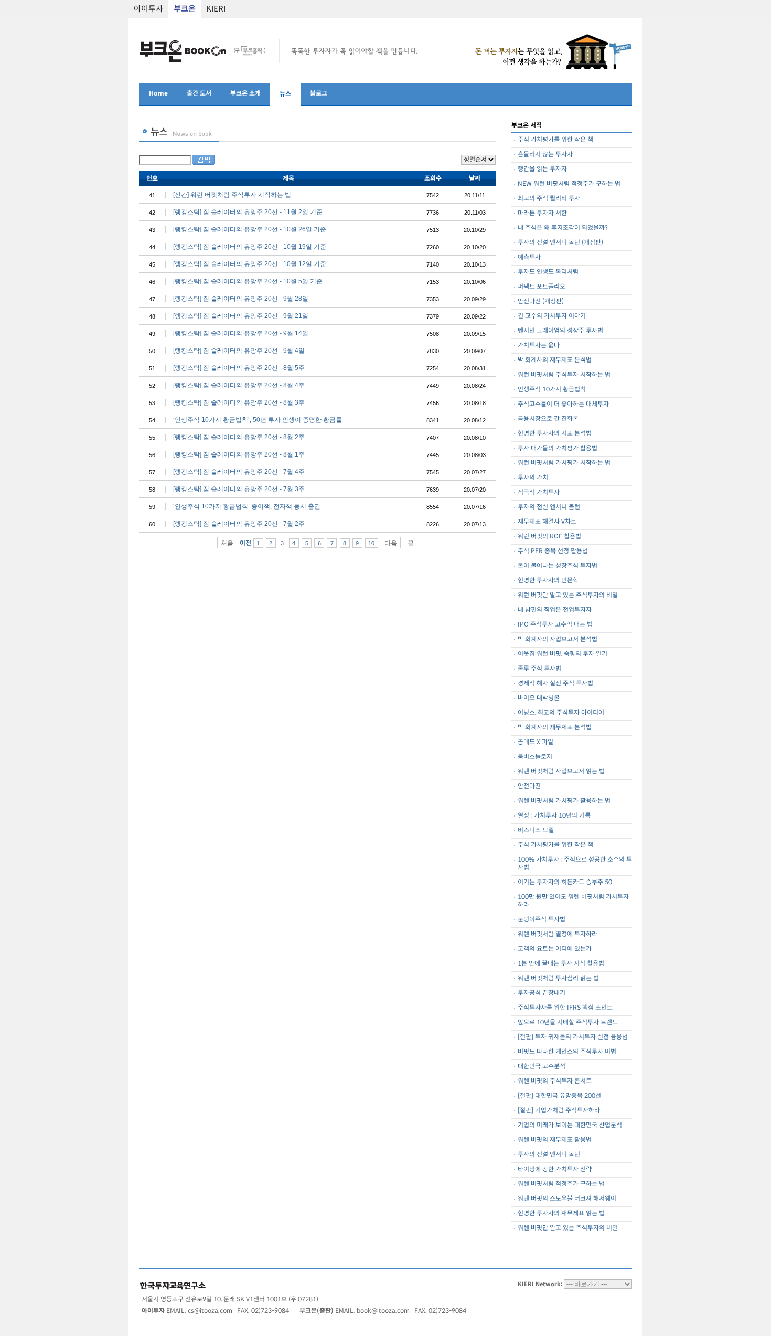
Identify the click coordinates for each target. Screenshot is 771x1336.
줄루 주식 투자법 (539, 669)
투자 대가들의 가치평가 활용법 (557, 448)
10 (371, 543)
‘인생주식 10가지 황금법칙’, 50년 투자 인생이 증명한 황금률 (257, 419)
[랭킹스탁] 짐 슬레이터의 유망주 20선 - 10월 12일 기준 (249, 264)
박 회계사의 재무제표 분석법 (555, 360)
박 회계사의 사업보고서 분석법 (557, 639)
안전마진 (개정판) (541, 301)
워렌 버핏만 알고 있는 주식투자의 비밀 (568, 1228)
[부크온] (204, 63)
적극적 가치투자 (539, 492)
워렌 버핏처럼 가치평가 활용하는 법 (564, 801)
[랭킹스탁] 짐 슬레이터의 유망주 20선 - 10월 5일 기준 (248, 281)
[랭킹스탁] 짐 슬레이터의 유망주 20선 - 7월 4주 (239, 471)
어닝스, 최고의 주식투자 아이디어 (561, 713)
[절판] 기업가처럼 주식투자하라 (559, 1111)
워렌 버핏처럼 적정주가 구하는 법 (561, 1184)
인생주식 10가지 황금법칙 (552, 390)
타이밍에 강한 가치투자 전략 (555, 1169)
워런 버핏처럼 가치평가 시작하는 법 (564, 463)
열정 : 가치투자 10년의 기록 (554, 816)
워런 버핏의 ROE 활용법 (549, 536)
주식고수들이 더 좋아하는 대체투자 (563, 404)
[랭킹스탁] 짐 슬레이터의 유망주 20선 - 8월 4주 (239, 385)
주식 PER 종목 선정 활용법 (553, 551)
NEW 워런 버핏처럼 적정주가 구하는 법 (569, 184)
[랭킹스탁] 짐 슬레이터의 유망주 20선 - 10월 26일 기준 (249, 229)
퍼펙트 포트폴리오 (541, 287)
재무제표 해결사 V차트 (547, 522)
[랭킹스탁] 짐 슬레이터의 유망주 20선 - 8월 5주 (239, 368)
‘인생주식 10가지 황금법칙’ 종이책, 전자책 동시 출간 (246, 506)
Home (158, 94)
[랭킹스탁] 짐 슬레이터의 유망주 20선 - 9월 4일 (239, 350)
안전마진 (529, 786)
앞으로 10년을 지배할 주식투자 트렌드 (568, 1022)
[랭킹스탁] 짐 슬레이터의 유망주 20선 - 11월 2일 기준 (248, 212)
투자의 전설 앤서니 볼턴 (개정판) (560, 243)
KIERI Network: (540, 1284)
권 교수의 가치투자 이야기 (552, 316)
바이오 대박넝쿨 (539, 698)
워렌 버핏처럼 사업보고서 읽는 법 (561, 772)
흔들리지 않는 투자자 (545, 154)
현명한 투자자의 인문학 (548, 581)
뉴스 (285, 94)
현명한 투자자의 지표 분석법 (555, 434)
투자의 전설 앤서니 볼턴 (549, 507)
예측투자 (529, 257)
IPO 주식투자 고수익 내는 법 (555, 625)
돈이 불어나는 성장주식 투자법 (557, 566)
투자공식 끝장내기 (541, 993)
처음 (227, 543)
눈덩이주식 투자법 (541, 920)
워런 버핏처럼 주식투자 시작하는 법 (564, 375)
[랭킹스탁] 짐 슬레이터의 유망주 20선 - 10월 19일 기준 (249, 246)
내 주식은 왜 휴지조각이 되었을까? (563, 228)
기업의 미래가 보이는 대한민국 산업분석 (570, 1125)
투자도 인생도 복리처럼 (548, 272)
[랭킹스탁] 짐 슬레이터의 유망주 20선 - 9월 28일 (240, 298)
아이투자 (148, 9)
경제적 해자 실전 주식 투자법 (555, 683)
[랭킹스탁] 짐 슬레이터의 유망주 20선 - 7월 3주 (239, 489)
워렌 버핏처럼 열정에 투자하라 (557, 934)
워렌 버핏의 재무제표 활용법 (555, 1140)
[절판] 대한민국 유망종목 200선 (559, 1096)
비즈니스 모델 (536, 830)
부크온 (185, 9)
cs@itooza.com (210, 1311)
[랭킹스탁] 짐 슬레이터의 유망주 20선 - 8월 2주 (239, 437)
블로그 (318, 94)
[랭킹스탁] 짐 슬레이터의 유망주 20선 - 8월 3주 (239, 402)
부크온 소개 (245, 94)
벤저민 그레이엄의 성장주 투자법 (560, 331)
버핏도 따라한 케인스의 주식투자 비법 (567, 1052)
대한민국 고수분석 (541, 1066)
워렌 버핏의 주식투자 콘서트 (555, 1081)
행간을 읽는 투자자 (542, 169)
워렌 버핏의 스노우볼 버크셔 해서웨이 (567, 1199)
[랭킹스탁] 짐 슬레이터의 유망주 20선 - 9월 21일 (240, 316)
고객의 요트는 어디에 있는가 (555, 949)
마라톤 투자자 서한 (542, 213)
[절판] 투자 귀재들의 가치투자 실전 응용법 (573, 1037)
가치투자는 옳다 (539, 345)
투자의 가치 (533, 478)
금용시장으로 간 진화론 (548, 419)
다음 (390, 543)
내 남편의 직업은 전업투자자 (555, 610)
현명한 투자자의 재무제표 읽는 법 (561, 1213)
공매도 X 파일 (535, 742)
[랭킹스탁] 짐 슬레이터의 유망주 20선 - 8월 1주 (239, 454)
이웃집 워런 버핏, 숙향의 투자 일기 (562, 654)
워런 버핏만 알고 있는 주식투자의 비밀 (568, 595)
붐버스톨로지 (535, 757)
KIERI (216, 9)
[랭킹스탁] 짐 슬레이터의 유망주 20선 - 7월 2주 (239, 523)
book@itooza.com (383, 1311)
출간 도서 (199, 94)
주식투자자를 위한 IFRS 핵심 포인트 (565, 1008)
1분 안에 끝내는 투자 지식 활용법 (561, 964)
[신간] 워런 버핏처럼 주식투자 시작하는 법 (232, 194)
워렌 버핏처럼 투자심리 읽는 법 (558, 978)
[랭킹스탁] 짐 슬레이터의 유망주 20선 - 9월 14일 (240, 333)
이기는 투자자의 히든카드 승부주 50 (565, 882)
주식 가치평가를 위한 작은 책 (555, 140)
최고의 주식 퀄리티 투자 (549, 199)
